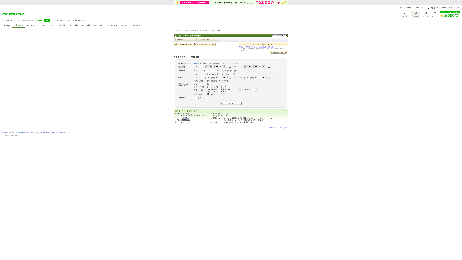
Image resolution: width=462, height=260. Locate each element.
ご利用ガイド (409, 8)
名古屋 (198, 31)
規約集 (54, 132)
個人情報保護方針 (22, 132)
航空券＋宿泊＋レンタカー (219, 63)
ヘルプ (401, 8)
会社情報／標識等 (8, 132)
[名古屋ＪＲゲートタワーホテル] (185, 118)
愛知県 (192, 31)
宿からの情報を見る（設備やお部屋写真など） (257, 47)
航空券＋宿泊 (201, 63)
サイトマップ (420, 8)
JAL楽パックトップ (181, 31)
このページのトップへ (280, 128)
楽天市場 (444, 8)
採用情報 (47, 132)
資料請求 (62, 132)
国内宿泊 (236, 63)
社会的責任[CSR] (36, 132)
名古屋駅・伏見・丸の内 (211, 31)
